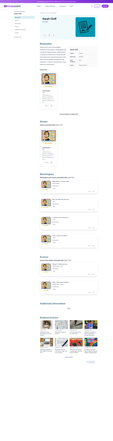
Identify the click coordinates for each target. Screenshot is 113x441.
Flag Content (91, 362)
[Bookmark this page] (49, 35)
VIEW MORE (69, 357)
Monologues (18, 23)
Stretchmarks (55, 185)
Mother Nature (56, 183)
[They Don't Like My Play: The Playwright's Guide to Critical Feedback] (76, 342)
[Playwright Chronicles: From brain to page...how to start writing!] (61, 342)
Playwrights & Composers (45, 12)
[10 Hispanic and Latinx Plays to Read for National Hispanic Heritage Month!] (90, 342)
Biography (17, 17)
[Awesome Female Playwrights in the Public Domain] (46, 324)
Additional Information (20, 29)
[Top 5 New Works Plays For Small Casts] (76, 324)
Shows (16, 20)
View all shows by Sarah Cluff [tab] (69, 114)
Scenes (17, 26)
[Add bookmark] (51, 105)
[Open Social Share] (54, 35)
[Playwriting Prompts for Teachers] (61, 324)
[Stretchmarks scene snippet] (46, 269)
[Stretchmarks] (48, 80)
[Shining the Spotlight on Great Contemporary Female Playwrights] (90, 324)
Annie (54, 237)
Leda (54, 201)
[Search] (91, 6)
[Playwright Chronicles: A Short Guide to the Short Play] (46, 342)
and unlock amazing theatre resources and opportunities (56, 1)
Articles (17, 32)
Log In (97, 6)
